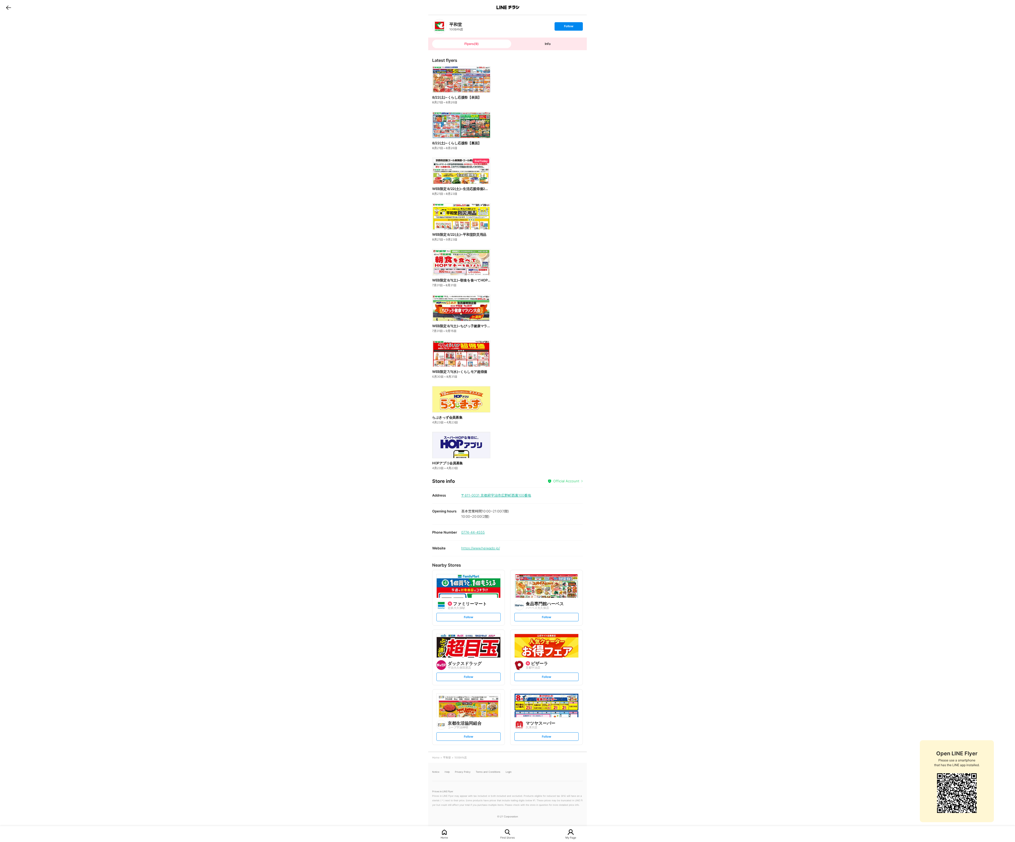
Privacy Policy (462, 772)
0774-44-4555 (473, 532)
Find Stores (507, 837)
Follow (568, 27)
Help (447, 772)
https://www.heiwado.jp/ (480, 548)
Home (444, 837)
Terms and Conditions (488, 772)
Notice (435, 772)
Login (508, 772)
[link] (439, 26)
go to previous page (8, 7)
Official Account (566, 481)
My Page (570, 837)
